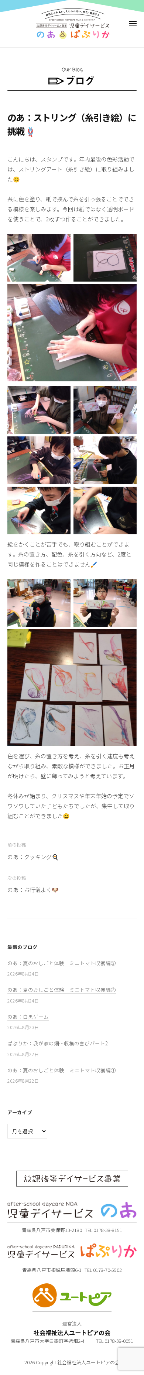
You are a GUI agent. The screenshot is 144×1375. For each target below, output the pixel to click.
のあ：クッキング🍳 (33, 857)
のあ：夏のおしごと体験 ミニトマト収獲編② (61, 989)
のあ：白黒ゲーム (28, 1016)
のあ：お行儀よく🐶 (33, 890)
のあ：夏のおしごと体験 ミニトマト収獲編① (61, 1070)
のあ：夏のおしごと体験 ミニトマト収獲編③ (61, 963)
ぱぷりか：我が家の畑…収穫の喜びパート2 (57, 1043)
